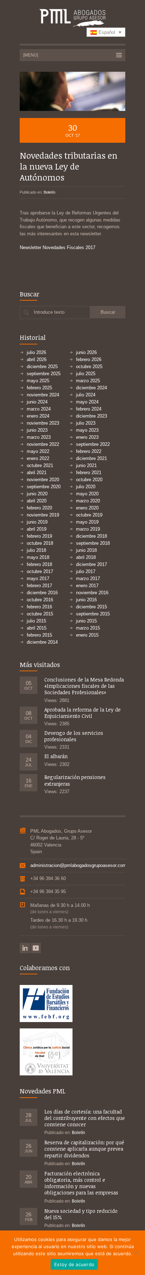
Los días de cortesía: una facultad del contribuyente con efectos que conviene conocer (84, 1118)
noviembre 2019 (43, 515)
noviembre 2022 (43, 444)
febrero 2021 (88, 472)
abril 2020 (36, 500)
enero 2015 (87, 635)
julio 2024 (85, 394)
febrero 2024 (88, 409)
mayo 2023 (87, 430)
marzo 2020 (88, 500)
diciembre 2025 (42, 366)
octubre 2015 (40, 613)
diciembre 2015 (91, 606)
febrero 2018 (39, 564)
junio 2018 (86, 550)
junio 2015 (86, 621)
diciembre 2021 (91, 458)
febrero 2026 (88, 359)
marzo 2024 (39, 409)
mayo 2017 (38, 578)
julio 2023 (85, 423)
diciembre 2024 (91, 387)
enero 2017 (87, 585)
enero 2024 (38, 416)
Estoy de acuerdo (74, 1264)
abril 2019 (36, 529)
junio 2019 (37, 522)
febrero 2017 (39, 585)
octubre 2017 (40, 571)
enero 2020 (87, 507)
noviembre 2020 (43, 479)
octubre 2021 (40, 465)
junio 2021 (86, 465)
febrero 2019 (39, 536)
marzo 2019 (88, 529)
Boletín (49, 192)
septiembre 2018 (93, 543)
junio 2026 (86, 352)
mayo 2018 (38, 557)
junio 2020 (37, 493)
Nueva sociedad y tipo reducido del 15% (81, 1214)
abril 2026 (36, 359)
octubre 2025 (89, 366)
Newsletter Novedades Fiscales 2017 (57, 247)
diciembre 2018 (91, 536)
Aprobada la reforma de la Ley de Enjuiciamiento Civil (82, 712)
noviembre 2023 (43, 423)
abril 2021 (36, 472)
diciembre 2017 (91, 564)
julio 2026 (36, 352)
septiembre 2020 (44, 486)
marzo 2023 (39, 437)
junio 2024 (37, 402)
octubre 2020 (89, 479)
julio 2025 (85, 373)
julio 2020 (85, 486)
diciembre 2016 (42, 592)
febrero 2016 (39, 606)
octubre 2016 (40, 599)
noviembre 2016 (92, 592)
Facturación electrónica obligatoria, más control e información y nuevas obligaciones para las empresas (81, 1183)
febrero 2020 (39, 507)
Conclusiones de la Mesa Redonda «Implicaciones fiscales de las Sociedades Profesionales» (84, 686)
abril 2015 (36, 628)
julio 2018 (36, 550)
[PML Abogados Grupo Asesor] (72, 18)
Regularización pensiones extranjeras (75, 780)
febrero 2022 (88, 451)
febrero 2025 (39, 387)
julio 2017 (85, 571)
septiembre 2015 (93, 613)
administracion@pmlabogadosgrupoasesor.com (78, 865)
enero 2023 (87, 437)
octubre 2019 (89, 515)
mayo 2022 (38, 451)
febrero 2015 (39, 635)
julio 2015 (36, 621)
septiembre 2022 (93, 444)
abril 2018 (86, 557)
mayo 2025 (38, 380)
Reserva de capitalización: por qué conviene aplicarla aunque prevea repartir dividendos (84, 1148)
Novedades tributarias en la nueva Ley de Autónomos (69, 166)
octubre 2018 (40, 543)
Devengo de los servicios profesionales (73, 736)
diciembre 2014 (42, 642)
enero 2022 (38, 458)
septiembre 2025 (44, 373)
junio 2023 (37, 430)
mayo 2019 (87, 522)
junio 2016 (86, 599)
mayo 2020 (87, 493)
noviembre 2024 (43, 394)
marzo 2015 (88, 628)
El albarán (56, 756)
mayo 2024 (87, 402)
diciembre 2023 (91, 416)
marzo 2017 (88, 578)
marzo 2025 (88, 380)
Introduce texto (49, 312)
